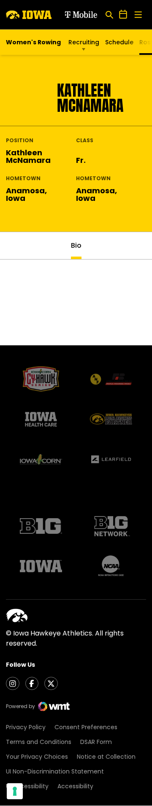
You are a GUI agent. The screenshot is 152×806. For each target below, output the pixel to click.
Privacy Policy (26, 727)
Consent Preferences (85, 727)
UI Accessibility (27, 786)
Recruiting (83, 42)
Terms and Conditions (38, 742)
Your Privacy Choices (37, 756)
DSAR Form (96, 742)
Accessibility (75, 786)
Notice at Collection (106, 756)
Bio (76, 245)
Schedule (119, 42)
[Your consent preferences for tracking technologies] (15, 791)
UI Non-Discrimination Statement (55, 771)
